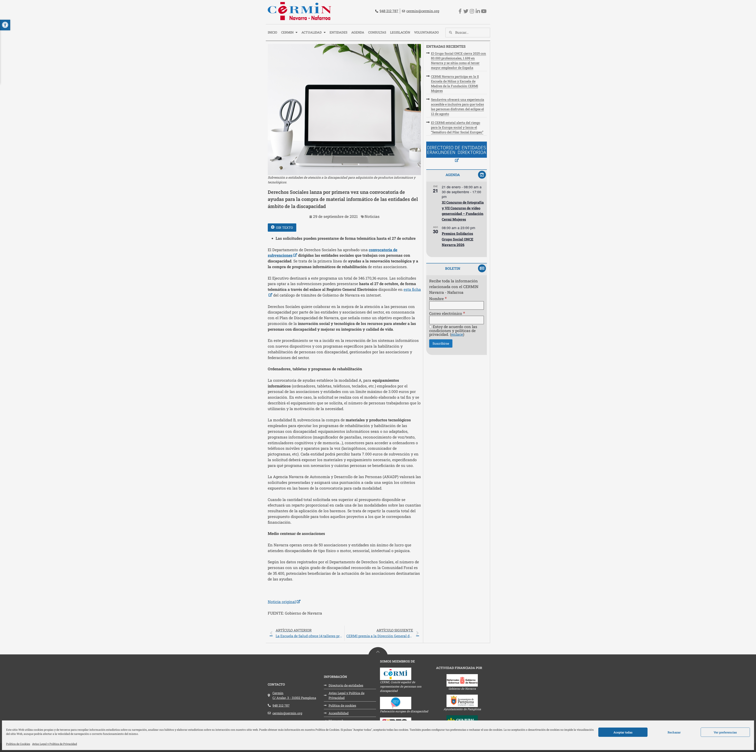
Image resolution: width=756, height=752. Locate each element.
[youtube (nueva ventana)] (483, 11)
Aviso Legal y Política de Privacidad (54, 744)
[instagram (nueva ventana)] (471, 11)
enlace (457, 334)
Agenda (357, 32)
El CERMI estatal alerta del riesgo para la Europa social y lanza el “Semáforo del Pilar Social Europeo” (457, 127)
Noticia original (284, 601)
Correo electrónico (447, 313)
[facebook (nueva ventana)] (460, 11)
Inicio (272, 32)
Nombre (438, 298)
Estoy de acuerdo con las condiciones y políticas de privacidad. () (453, 330)
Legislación (400, 32)
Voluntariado (426, 32)
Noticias (372, 216)
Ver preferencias (725, 732)
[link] (344, 633)
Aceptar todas (623, 732)
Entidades (338, 32)
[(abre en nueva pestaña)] (456, 152)
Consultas (377, 32)
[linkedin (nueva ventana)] (477, 11)
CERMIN (287, 32)
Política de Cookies (18, 744)
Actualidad (311, 32)
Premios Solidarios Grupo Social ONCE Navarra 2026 (457, 239)
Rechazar (674, 732)
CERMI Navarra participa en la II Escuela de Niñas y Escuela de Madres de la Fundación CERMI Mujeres (455, 83)
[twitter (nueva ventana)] (465, 11)
